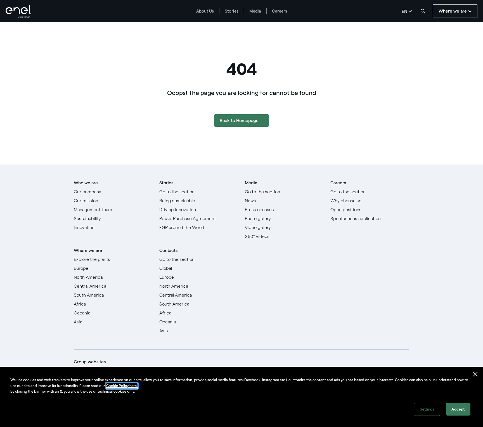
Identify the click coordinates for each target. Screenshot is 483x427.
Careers (279, 11)
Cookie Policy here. (122, 386)
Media (255, 11)
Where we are (88, 250)
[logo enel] (18, 11)
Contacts (168, 250)
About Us (205, 11)
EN (404, 11)
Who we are (86, 182)
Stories (231, 11)
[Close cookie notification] (475, 374)
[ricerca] (423, 11)
